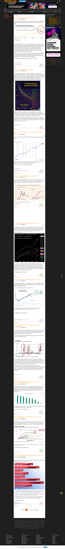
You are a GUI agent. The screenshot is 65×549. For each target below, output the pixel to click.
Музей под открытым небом (31, 176)
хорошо (41, 64)
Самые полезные (8, 536)
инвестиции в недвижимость (17, 522)
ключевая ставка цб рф (35, 522)
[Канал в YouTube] (34, 514)
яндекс (38, 528)
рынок (41, 525)
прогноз (43, 524)
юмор (36, 528)
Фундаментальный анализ (40, 537)
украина (27, 527)
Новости (7, 538)
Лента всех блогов (9, 535)
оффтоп (36, 524)
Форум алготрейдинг (25, 538)
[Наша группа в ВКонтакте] (31, 514)
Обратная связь (54, 543)
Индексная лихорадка (30, 17)
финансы (29, 527)
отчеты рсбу (32, 524)
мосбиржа (26, 523)
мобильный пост (21, 523)
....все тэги (43, 529)
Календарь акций (39, 543)
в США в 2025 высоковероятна (23, 460)
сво (20, 526)
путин (20, 525)
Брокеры (45, 11)
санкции (43, 525)
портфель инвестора (40, 524)
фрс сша (39, 527)
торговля (38, 526)
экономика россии (33, 528)
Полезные (48, 14)
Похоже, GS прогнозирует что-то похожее (29, 309)
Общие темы (24, 536)
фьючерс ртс (21, 528)
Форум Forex (24, 542)
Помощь (53, 542)
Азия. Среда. (51, 18)
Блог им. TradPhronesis (19, 17)
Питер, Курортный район (52, 20)
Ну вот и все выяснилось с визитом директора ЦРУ (54, 21)
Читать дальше (17, 62)
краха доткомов (20, 493)
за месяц (5, 18)
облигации (20, 524)
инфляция (25, 522)
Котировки (37, 536)
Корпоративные (8, 543)
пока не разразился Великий (31, 424)
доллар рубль (28, 521)
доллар (24, 521)
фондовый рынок (32, 527)
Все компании (38, 542)
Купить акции (53, 63)
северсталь (22, 526)
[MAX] (27, 514)
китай (31, 522)
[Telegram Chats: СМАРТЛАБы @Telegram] (24, 514)
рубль (37, 525)
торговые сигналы (18, 527)
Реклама (53, 537)
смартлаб (25, 526)
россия (34, 525)
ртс (35, 525)
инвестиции (41, 521)
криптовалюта (42, 522)
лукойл (15, 523)
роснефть (31, 525)
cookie (41, 547)
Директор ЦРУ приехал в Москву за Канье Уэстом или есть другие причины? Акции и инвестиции (54, 17)
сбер (16, 526)
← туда (22, 509)
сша (30, 526)
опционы (26, 524)
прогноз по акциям (16, 525)
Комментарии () (17, 67)
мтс (32, 523)
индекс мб (21, 522)
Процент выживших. (29, 69)
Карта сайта (54, 536)
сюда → (36, 509)
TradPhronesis (23, 19)
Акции (20, 11)
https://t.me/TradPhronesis (26, 202)
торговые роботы (41, 526)
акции (36, 519)
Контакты (53, 538)
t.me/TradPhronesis (25, 409)
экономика (29, 528)
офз (34, 524)
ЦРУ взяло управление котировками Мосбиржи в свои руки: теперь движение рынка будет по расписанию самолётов (54, 19)
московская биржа (29, 523)
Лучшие (53, 14)
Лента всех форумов (25, 535)
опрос (23, 524)
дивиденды (21, 521)
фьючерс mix (42, 527)
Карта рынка (38, 535)
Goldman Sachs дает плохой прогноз (33, 279)
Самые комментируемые (10, 537)
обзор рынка (16, 524)
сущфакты (27, 526)
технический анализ (34, 526)
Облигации (32, 11)
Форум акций (24, 537)
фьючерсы (24, 528)
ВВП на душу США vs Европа (31, 223)
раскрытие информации (25, 525)
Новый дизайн (22, 1)
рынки (39, 525)
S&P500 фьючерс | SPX (24, 170)
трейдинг (23, 527)
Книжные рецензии (9, 542)
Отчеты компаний (39, 538)
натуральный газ (35, 523)
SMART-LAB (10, 1)
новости (43, 523)
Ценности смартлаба (55, 535)
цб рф (27, 528)
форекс (36, 527)
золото (38, 521)
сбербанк (18, 526)
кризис (39, 522)
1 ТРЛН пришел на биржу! (52, 22)
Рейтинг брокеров (53, 59)
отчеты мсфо (28, 524)
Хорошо (45, 547)
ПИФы (22, 64)
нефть (38, 523)
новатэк (41, 523)
